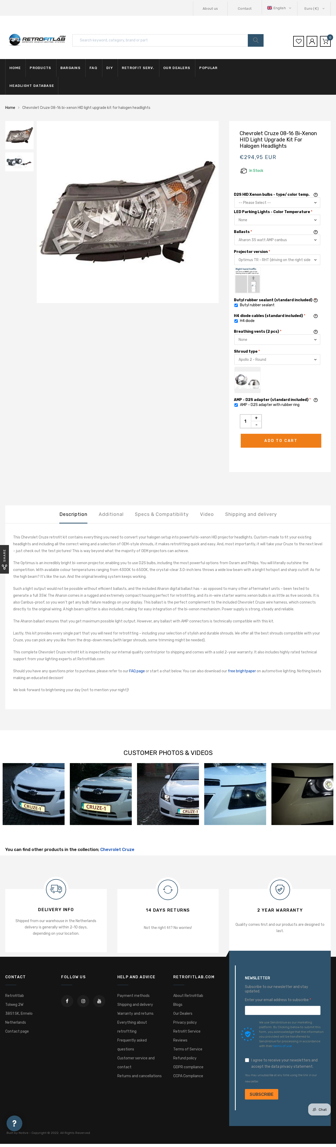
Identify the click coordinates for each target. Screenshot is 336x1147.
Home (15, 68)
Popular (208, 68)
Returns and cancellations (139, 1076)
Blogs (177, 1004)
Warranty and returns (135, 1013)
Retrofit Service (187, 1031)
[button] (279, 8)
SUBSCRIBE (262, 1094)
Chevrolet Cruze (117, 849)
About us (210, 8)
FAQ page (137, 671)
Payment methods (133, 995)
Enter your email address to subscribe (277, 1000)
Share (4, 555)
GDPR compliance (188, 1067)
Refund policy (185, 1058)
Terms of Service (187, 1049)
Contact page (17, 1031)
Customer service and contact (136, 1062)
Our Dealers (182, 1013)
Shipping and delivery (251, 514)
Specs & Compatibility (162, 514)
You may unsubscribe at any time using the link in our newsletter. (281, 1078)
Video (207, 514)
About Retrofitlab (188, 995)
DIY (109, 68)
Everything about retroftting (132, 1027)
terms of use (282, 1046)
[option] (128, 212)
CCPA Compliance (188, 1076)
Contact (244, 8)
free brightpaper (242, 671)
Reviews (180, 1040)
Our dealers (176, 68)
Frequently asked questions (132, 1044)
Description (73, 514)
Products (40, 68)
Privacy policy (185, 1022)
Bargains (70, 68)
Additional (111, 514)
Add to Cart (281, 440)
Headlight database (31, 86)
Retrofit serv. (138, 68)
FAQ (93, 68)
